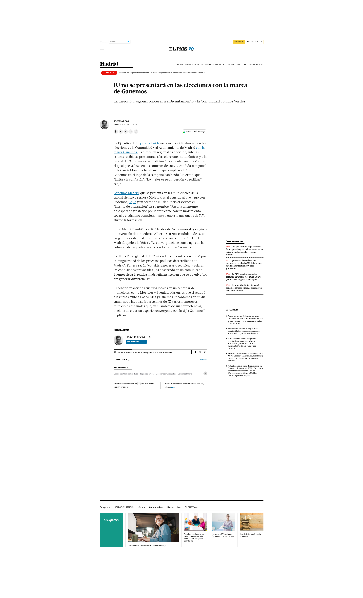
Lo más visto (232, 310)
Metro (239, 65)
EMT (245, 65)
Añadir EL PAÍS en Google (195, 132)
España (180, 65)
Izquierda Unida (148, 143)
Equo (132, 202)
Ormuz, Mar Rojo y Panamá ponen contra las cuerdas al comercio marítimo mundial (244, 288)
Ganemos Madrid (185, 374)
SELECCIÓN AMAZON (124, 507)
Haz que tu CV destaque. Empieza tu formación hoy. (223, 535)
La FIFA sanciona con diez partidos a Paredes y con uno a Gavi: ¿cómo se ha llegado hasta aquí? (243, 277)
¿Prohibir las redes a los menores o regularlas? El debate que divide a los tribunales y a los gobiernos (244, 264)
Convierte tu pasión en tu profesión (250, 535)
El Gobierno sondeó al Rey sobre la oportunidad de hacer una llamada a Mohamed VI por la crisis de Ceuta (243, 330)
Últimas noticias (256, 65)
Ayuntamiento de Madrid (214, 65)
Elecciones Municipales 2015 (126, 374)
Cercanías (231, 65)
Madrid (109, 64)
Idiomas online (174, 507)
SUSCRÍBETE (239, 42)
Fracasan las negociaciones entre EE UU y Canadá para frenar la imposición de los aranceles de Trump (162, 73)
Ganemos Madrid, (127, 193)
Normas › (203, 360)
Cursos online (156, 507)
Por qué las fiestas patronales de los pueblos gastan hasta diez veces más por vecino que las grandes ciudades (244, 250)
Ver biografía (133, 342)
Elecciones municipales (166, 374)
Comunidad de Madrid (194, 65)
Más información (121, 387)
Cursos (142, 507)
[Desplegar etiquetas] (205, 373)
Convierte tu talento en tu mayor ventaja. (147, 545)
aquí (173, 387)
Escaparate (105, 507)
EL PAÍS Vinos (191, 507)
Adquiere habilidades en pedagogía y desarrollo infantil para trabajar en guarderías (194, 537)
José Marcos (121, 121)
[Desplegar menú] (102, 49)
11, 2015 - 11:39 (128, 124)
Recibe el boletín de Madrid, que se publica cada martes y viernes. (145, 352)
